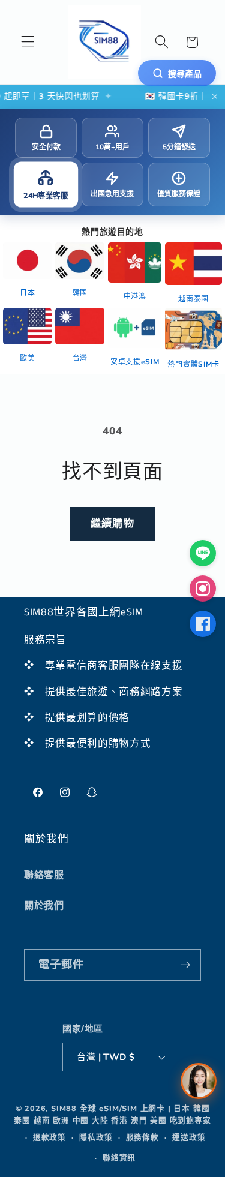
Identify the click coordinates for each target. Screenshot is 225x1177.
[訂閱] (185, 965)
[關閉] (215, 96)
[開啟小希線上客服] (199, 1081)
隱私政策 (95, 1137)
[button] (28, 42)
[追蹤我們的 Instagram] (203, 588)
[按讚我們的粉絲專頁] (203, 624)
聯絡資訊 (119, 1157)
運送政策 (188, 1137)
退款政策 (49, 1137)
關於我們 (44, 905)
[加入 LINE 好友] (203, 553)
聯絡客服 (44, 875)
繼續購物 (112, 523)
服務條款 (142, 1137)
